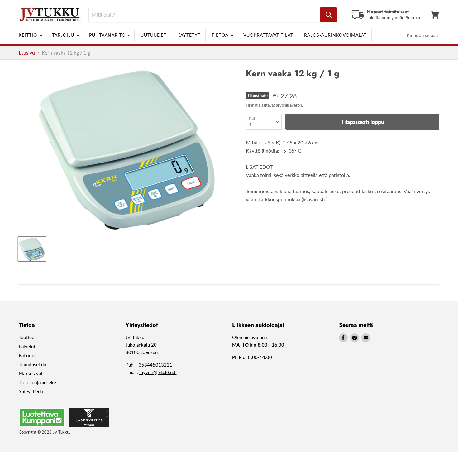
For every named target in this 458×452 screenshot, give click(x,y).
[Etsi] (328, 14)
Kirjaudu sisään (422, 35)
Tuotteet (27, 337)
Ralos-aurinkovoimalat (335, 35)
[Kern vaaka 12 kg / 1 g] (32, 249)
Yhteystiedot (32, 391)
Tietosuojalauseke (37, 382)
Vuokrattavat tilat (268, 35)
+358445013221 (154, 364)
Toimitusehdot (33, 364)
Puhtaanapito (108, 35)
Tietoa (221, 35)
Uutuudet (153, 35)
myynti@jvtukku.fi (158, 372)
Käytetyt (189, 35)
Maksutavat (30, 373)
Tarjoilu (64, 35)
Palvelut (27, 346)
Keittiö (29, 35)
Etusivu (27, 53)
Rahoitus (27, 355)
